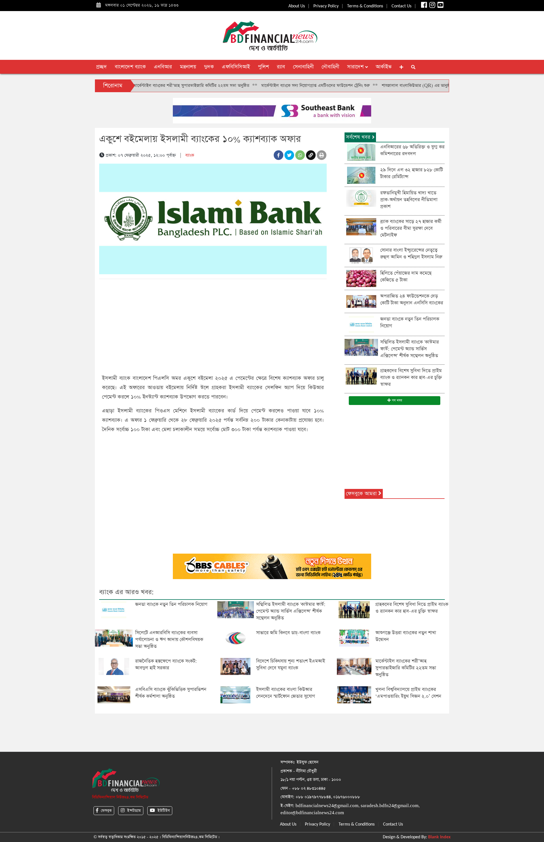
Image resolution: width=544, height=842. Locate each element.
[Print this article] (321, 155)
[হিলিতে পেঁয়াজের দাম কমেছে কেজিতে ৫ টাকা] (361, 278)
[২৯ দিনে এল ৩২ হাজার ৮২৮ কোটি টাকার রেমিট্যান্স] (361, 175)
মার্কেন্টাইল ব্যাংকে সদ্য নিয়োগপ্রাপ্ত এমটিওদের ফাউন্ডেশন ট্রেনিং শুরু (290, 85)
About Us (296, 6)
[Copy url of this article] (311, 155)
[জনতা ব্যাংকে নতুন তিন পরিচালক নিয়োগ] (361, 324)
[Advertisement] (213, 325)
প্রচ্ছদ (101, 66)
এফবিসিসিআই (236, 66)
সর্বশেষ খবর (359, 137)
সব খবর (396, 400)
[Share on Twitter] (289, 155)
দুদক (209, 66)
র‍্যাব (281, 66)
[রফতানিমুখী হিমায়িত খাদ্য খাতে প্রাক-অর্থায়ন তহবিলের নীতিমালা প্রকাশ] (361, 198)
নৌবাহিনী (330, 66)
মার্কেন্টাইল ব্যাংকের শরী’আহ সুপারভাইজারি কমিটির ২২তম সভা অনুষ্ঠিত (166, 85)
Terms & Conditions (365, 6)
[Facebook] (423, 6)
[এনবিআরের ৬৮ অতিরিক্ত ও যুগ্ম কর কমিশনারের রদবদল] (361, 152)
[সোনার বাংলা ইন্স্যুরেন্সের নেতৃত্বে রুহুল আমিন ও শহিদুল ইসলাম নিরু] (361, 255)
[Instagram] (431, 6)
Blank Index (439, 837)
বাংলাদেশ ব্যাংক (130, 66)
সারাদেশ (356, 66)
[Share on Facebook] (278, 155)
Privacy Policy (326, 6)
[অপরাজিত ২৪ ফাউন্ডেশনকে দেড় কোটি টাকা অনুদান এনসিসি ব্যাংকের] (361, 301)
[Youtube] (439, 6)
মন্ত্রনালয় (188, 66)
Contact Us (401, 6)
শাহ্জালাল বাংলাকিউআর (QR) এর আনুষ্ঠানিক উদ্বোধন (401, 85)
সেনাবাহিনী (303, 66)
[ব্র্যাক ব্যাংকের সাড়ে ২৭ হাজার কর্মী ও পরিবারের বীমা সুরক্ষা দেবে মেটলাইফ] (361, 226)
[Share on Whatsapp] (300, 155)
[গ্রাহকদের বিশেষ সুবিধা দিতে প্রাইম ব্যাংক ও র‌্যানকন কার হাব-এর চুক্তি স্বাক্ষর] (361, 375)
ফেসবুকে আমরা (362, 493)
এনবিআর (163, 66)
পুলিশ (263, 66)
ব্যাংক (189, 155)
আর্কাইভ (384, 66)
